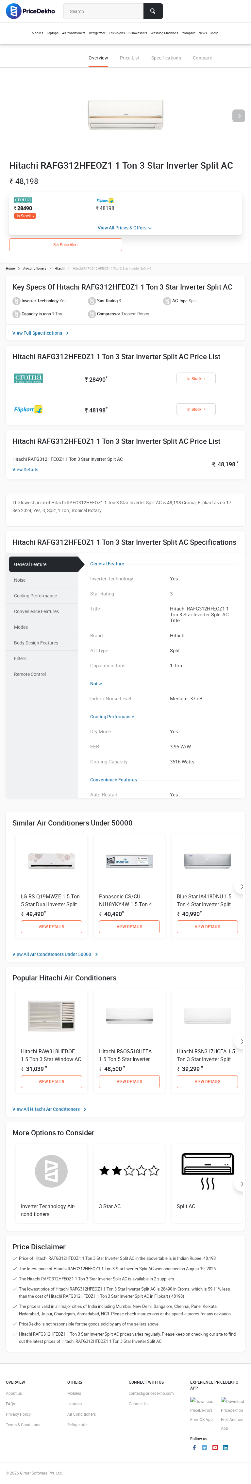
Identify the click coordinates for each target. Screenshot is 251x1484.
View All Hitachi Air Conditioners (46, 1109)
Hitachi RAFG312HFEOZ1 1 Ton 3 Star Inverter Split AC (67, 459)
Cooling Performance (35, 595)
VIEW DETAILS (51, 926)
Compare (202, 58)
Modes (21, 627)
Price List (130, 58)
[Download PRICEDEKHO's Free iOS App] (202, 1410)
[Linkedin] (225, 1448)
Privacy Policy (18, 1414)
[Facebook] (194, 1448)
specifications (166, 58)
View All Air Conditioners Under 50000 (51, 954)
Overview (98, 58)
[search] (153, 11)
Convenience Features (36, 611)
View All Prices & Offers (122, 228)
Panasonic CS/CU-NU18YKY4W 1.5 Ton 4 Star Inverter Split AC (125, 904)
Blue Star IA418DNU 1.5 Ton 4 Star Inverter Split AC (204, 904)
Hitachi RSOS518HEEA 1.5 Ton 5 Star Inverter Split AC (125, 1059)
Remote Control (30, 674)
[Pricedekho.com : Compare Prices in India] (35, 11)
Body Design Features (36, 643)
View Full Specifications (37, 333)
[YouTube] (215, 1448)
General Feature (30, 564)
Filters (20, 658)
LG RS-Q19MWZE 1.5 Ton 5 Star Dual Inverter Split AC (50, 904)
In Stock (24, 215)
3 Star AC (110, 1206)
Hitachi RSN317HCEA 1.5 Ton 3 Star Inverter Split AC (206, 1059)
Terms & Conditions (23, 1424)
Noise (19, 580)
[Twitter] (205, 1448)
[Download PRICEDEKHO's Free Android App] (233, 1415)
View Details (25, 469)
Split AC (186, 1206)
